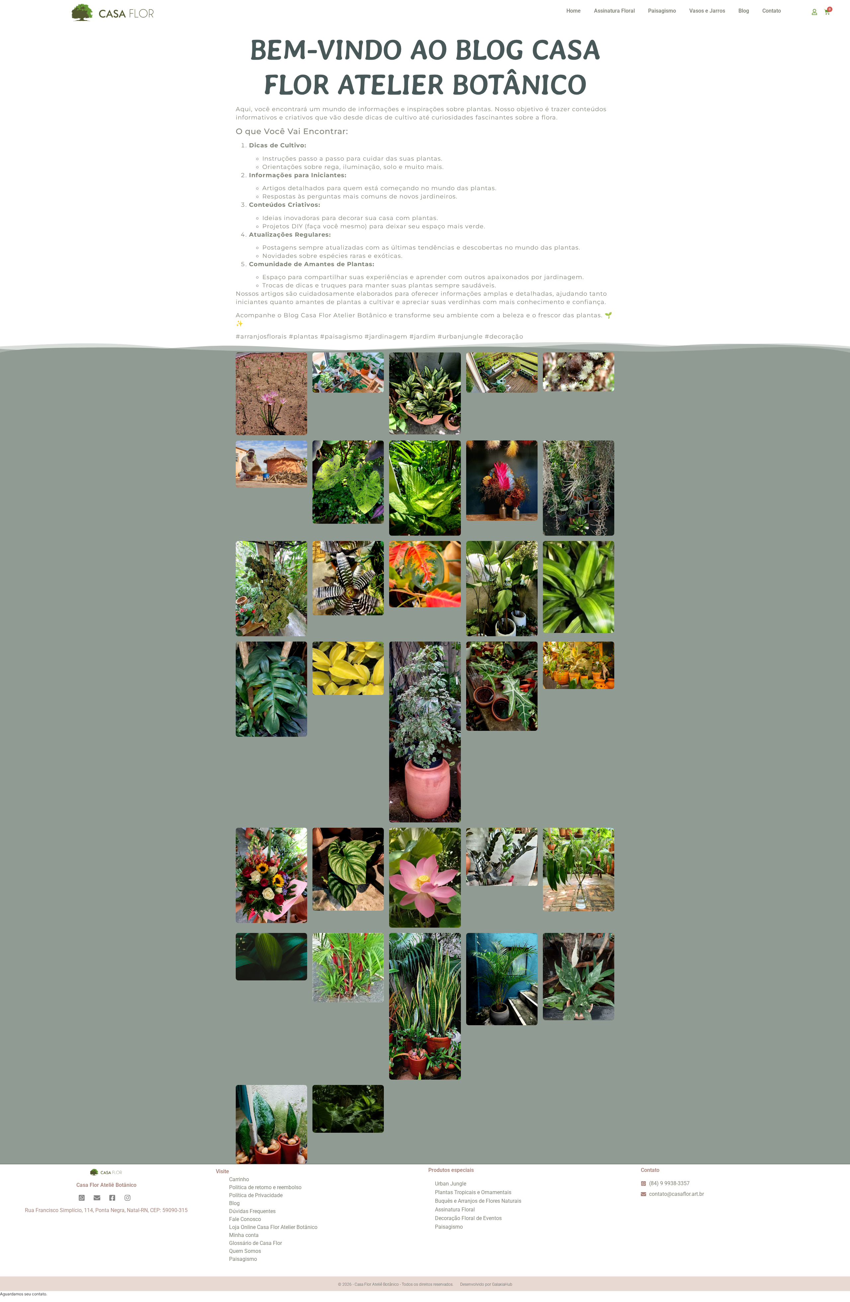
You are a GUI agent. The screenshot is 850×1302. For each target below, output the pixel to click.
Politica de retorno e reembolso (265, 1187)
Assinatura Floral (614, 11)
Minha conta (244, 1235)
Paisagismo (662, 11)
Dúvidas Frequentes (252, 1211)
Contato (771, 11)
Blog (743, 11)
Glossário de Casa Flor (255, 1243)
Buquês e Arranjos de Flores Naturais (478, 1201)
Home (573, 11)
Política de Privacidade (256, 1195)
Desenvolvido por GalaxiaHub (486, 1284)
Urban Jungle (450, 1184)
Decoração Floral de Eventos (468, 1218)
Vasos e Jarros (707, 11)
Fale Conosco (245, 1219)
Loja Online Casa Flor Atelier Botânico (273, 1227)
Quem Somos (245, 1251)
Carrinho (239, 1179)
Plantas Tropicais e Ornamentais (473, 1192)
